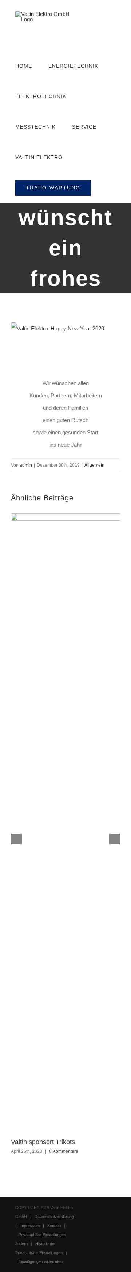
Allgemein (94, 465)
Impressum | (33, 1225)
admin (26, 465)
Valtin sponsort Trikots (43, 1142)
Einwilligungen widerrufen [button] (41, 1261)
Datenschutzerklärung (54, 1216)
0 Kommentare (63, 1151)
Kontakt (54, 1225)
